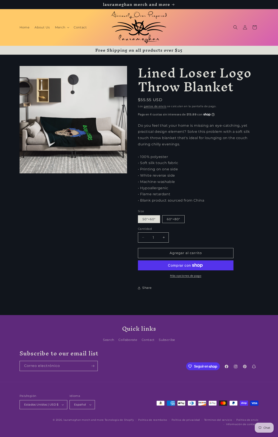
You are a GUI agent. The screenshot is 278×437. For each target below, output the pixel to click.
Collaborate (127, 340)
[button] (61, 27)
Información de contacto (242, 424)
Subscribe (167, 340)
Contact (148, 340)
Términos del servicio (218, 419)
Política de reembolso (152, 419)
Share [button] (147, 288)
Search (108, 340)
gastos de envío (155, 106)
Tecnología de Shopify (119, 419)
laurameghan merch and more (83, 419)
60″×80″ (173, 219)
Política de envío (247, 419)
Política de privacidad (186, 419)
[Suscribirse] (93, 366)
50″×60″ (149, 219)
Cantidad (145, 228)
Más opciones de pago (185, 275)
